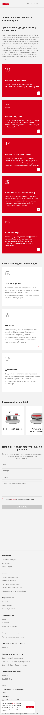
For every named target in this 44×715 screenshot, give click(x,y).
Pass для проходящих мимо (13, 637)
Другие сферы (7, 567)
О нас (4, 686)
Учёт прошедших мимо (11, 584)
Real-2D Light (7, 605)
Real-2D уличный (8, 609)
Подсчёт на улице (9, 581)
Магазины (6, 563)
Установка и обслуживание (13, 689)
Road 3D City (7, 679)
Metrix (4, 619)
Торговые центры (9, 560)
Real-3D (5, 647)
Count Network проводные (12, 658)
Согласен (30, 707)
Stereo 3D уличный (9, 626)
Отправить (22, 507)
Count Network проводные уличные (16, 662)
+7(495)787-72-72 (11, 700)
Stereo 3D (6, 623)
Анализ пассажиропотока (12, 588)
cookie (14, 703)
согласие (13, 499)
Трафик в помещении (10, 577)
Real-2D (5, 602)
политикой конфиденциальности (21, 500)
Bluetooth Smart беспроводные (14, 665)
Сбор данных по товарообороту (14, 591)
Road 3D (5, 676)
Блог (4, 693)
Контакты (5, 696)
